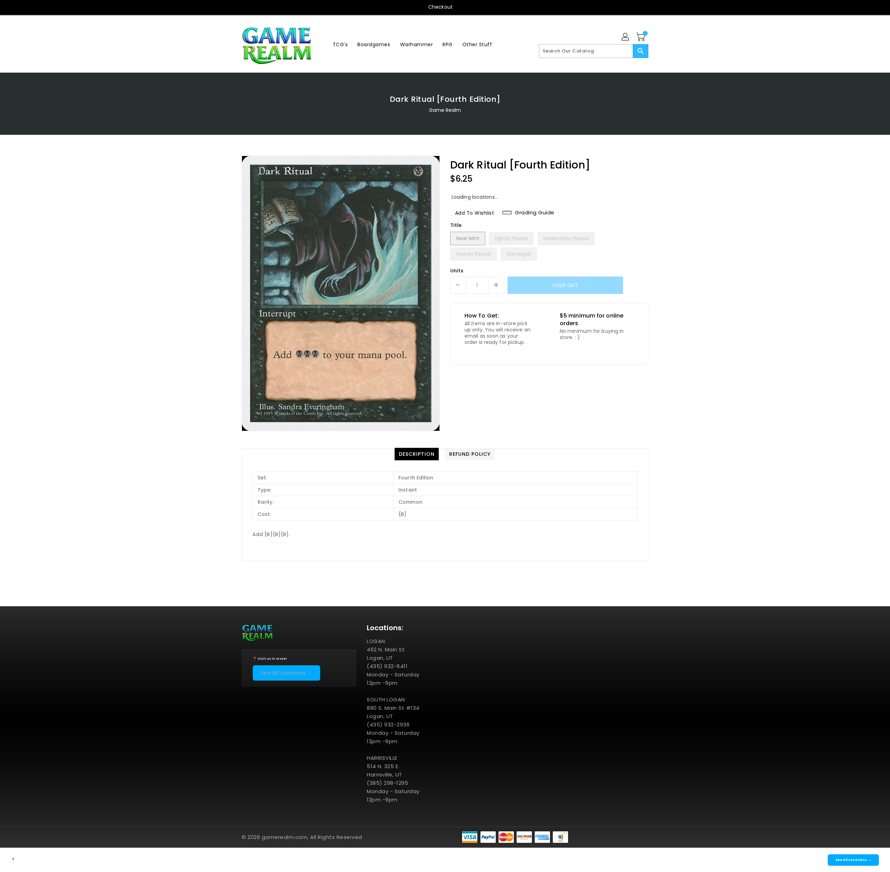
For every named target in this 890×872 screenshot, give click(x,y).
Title (456, 225)
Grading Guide (535, 212)
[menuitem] (340, 44)
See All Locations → (286, 672)
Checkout (440, 6)
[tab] (417, 454)
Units (457, 270)
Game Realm (445, 110)
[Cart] (641, 37)
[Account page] (626, 37)
